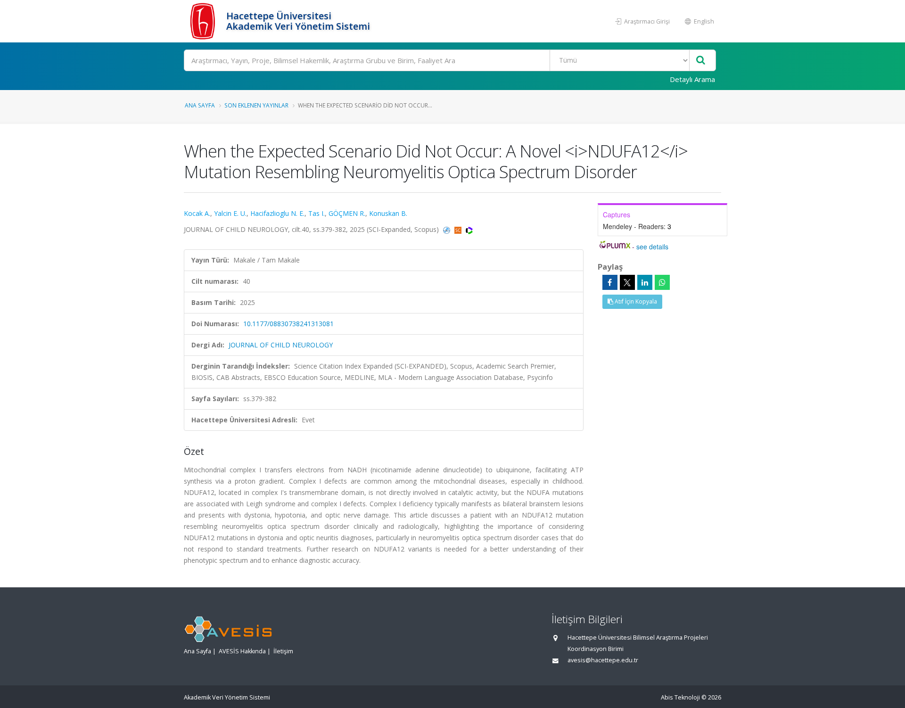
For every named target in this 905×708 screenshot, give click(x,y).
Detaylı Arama (692, 79)
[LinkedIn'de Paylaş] (644, 282)
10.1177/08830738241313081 (288, 323)
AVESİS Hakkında (242, 651)
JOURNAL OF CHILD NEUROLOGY (281, 344)
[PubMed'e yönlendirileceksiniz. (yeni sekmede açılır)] (447, 229)
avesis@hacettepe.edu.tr (603, 660)
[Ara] (700, 60)
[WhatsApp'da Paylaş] (662, 282)
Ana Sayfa (200, 105)
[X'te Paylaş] (627, 282)
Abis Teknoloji (680, 697)
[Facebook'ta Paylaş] (609, 282)
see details (652, 246)
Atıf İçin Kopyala (635, 301)
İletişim (283, 651)
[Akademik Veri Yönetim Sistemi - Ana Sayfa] (204, 21)
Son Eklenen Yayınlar (256, 105)
